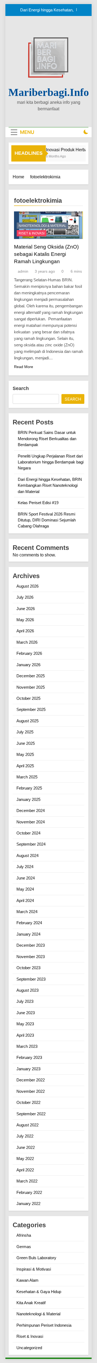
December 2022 (30, 1080)
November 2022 (30, 1091)
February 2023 (29, 1057)
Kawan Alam (27, 1280)
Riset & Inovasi (31, 233)
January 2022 (28, 1203)
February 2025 (29, 788)
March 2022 (26, 1181)
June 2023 (25, 1012)
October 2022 (28, 1102)
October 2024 (28, 833)
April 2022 (25, 1170)
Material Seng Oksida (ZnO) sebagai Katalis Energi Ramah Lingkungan (46, 254)
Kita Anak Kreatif (31, 1302)
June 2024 (25, 878)
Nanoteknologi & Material (42, 226)
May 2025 (25, 754)
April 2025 (25, 765)
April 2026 (25, 631)
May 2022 (25, 1158)
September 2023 (31, 979)
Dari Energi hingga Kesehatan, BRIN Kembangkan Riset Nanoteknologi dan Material (47, 10)
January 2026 (28, 664)
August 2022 (27, 1125)
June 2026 (25, 608)
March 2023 (26, 1046)
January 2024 (28, 934)
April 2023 (25, 1035)
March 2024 (26, 911)
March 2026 (26, 642)
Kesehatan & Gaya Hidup (38, 1291)
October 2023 (28, 967)
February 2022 (29, 1192)
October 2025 (28, 698)
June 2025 (25, 743)
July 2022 (24, 1136)
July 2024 (24, 866)
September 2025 (31, 709)
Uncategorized (29, 1347)
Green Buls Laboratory (36, 1257)
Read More (23, 367)
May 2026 (25, 619)
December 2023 (30, 945)
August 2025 (27, 720)
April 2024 (25, 900)
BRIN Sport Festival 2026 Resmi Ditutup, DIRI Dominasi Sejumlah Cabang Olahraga (47, 520)
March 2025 (26, 777)
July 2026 (24, 597)
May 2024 (25, 889)
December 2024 (30, 810)
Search (21, 388)
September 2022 (31, 1113)
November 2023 (30, 956)
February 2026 (29, 653)
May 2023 (25, 1024)
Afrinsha (23, 1235)
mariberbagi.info (48, 92)
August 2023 (27, 990)
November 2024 (30, 822)
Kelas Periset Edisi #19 (38, 502)
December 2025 (30, 676)
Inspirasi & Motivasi (33, 1269)
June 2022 (25, 1147)
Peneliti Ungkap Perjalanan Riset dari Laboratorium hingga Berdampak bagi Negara (51, 462)
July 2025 (24, 732)
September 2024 (31, 844)
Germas (23, 1246)
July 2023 (24, 1001)
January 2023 (28, 1068)
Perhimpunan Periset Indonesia (43, 1325)
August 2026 (27, 586)
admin (23, 271)
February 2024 (29, 922)
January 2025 (28, 799)
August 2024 (27, 855)
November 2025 (30, 687)
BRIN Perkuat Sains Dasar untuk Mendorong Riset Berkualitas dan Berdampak (47, 438)
